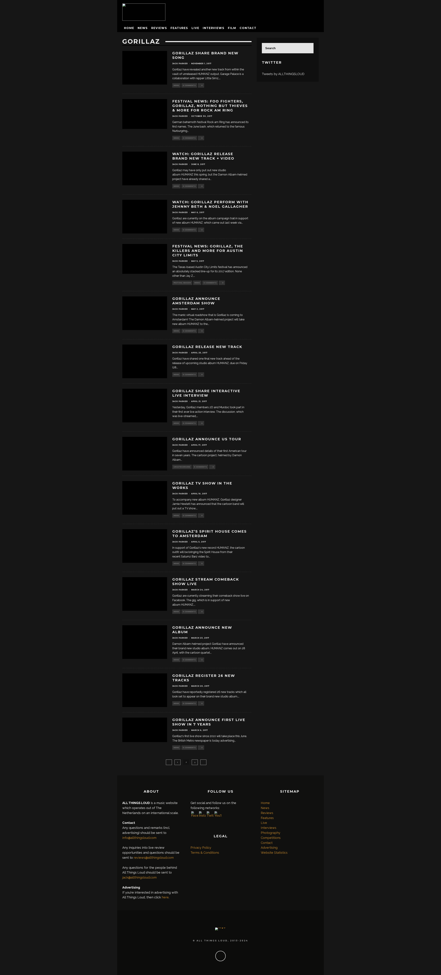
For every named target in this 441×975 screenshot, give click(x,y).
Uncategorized (182, 467)
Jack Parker (180, 63)
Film (232, 28)
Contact (248, 28)
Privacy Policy (201, 847)
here (165, 897)
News (143, 28)
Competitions (271, 838)
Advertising (269, 847)
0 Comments (189, 85)
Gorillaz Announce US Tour (206, 439)
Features (179, 28)
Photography (270, 833)
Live (195, 28)
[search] (308, 48)
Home (129, 28)
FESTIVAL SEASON (182, 283)
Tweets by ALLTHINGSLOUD (283, 74)
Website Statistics (274, 852)
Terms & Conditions (205, 852)
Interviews (213, 28)
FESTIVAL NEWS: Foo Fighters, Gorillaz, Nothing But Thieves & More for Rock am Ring (210, 105)
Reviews (159, 28)
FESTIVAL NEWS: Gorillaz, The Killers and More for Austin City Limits (207, 250)
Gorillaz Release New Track (207, 347)
